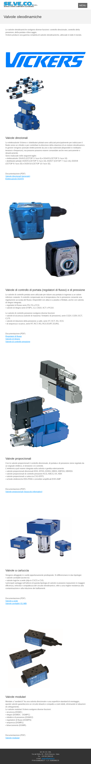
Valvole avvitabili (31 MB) (16, 604)
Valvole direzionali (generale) (17, 176)
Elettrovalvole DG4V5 (14, 179)
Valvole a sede (11, 601)
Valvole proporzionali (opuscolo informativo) (23, 492)
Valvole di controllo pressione (17, 342)
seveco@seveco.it (48, 758)
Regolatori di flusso (13, 336)
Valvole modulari (12, 738)
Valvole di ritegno (12, 339)
